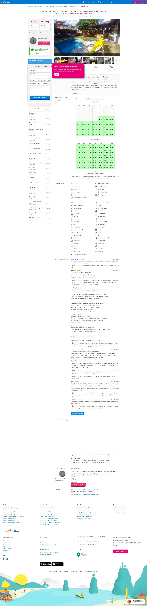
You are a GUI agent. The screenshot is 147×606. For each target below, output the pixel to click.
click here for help (91, 544)
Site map (5, 544)
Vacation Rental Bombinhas (47, 507)
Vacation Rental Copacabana (84, 511)
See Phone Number (45, 43)
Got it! (56, 74)
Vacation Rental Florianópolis (47, 509)
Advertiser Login (126, 2)
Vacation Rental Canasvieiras (47, 516)
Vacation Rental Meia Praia (47, 513)
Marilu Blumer (42, 38)
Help (88, 2)
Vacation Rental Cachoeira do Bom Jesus (50, 522)
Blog (4, 546)
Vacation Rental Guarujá (9, 513)
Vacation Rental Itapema (46, 511)
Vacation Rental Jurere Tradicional (48, 524)
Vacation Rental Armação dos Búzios (86, 514)
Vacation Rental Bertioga (9, 511)
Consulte (48, 173)
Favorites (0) (103, 2)
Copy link (48, 16)
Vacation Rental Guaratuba (120, 509)
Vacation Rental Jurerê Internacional (49, 520)
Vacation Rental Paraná (119, 507)
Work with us (6, 550)
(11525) (32, 6)
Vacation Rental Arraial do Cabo (85, 513)
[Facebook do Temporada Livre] (4, 559)
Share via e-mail (70, 16)
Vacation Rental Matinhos (119, 511)
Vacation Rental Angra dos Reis (84, 516)
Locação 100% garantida (41, 49)
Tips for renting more (45, 554)
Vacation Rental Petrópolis (83, 518)
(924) (43, 6)
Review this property (77, 413)
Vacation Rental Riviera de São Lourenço (13, 516)
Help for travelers (44, 543)
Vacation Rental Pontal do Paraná (121, 513)
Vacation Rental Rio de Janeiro (84, 507)
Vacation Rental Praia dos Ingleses (48, 514)
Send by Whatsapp (83, 16)
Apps (93, 2)
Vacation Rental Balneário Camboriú (49, 518)
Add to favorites (58, 16)
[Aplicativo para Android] (46, 565)
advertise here (93, 541)
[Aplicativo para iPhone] (58, 565)
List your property (138, 2)
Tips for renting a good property (48, 544)
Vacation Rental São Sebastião (10, 509)
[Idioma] (83, 2)
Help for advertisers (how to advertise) (49, 552)
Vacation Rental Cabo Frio (83, 509)
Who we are (6, 541)
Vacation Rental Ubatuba (9, 507)
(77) (56, 6)
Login (90, 536)
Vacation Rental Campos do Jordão (12, 522)
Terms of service (7, 548)
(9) (70, 6)
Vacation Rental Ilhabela (9, 520)
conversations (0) (115, 2)
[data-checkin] (34, 25)
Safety (41, 541)
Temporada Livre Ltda (68, 571)
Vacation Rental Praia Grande (10, 514)
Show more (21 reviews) (77, 411)
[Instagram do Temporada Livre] (7, 559)
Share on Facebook (96, 16)
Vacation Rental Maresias (9, 518)
